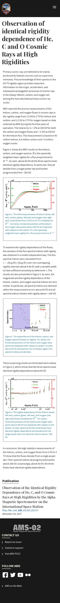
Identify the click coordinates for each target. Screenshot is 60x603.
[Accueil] (6, 9)
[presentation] (33, 153)
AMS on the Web (13, 586)
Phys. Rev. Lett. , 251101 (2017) (19, 511)
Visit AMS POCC (13, 554)
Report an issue (13, 542)
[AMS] (27, 528)
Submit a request (14, 548)
